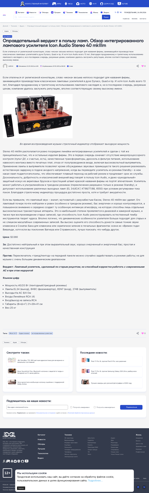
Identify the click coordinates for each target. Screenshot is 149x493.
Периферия (115, 445)
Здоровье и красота (140, 446)
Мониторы (114, 442)
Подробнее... (95, 480)
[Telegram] (118, 12)
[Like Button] (142, 66)
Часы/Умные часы (117, 454)
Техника (69, 12)
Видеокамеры (69, 440)
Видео (106, 12)
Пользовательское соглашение (12, 487)
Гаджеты (91, 440)
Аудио (6, 31)
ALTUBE (125, 4)
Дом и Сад (109, 4)
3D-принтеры (68, 438)
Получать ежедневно (81, 407)
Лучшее (57, 12)
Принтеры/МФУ (93, 447)
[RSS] (115, 12)
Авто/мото (91, 438)
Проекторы (114, 447)
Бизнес (138, 441)
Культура (139, 449)
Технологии (83, 12)
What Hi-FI (13, 333)
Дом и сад (139, 443)
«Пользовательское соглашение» (46, 413)
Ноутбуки (67, 445)
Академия (139, 438)
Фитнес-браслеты (70, 454)
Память (90, 445)
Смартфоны (115, 449)
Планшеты (68, 447)
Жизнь (95, 12)
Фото (82, 4)
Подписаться (131, 407)
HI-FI (94, 4)
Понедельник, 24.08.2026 (135, 12)
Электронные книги (71, 456)
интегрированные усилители (42, 333)
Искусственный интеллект (36, 4)
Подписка (126, 18)
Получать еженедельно (106, 407)
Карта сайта (135, 478)
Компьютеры (92, 442)
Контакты (143, 18)
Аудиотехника (24, 333)
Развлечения (140, 452)
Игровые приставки (71, 442)
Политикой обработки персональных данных (81, 413)
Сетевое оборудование (72, 449)
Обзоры (45, 12)
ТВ (88, 452)
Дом (112, 440)
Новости (32, 12)
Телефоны (67, 452)
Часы (70, 4)
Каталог (21, 12)
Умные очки (115, 452)
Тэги (144, 478)
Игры (59, 4)
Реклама (134, 18)
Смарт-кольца (92, 449)
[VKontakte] (121, 12)
